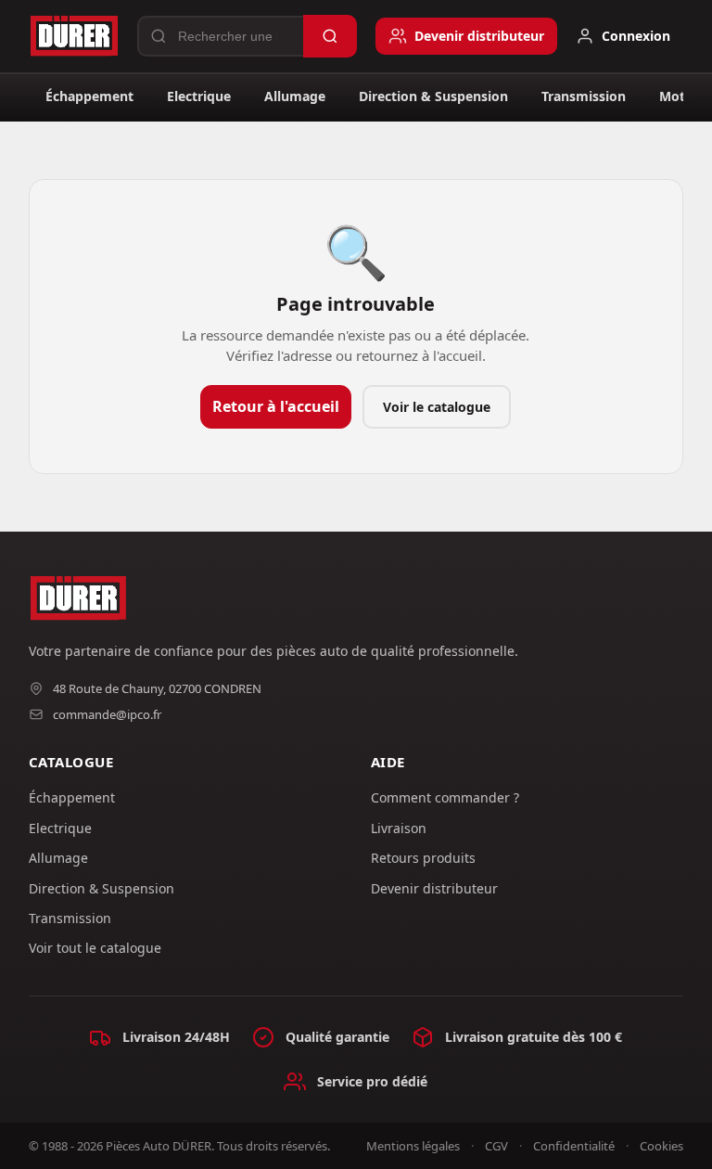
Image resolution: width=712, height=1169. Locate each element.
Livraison (398, 828)
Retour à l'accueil (275, 406)
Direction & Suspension (433, 96)
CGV (496, 1145)
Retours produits (423, 858)
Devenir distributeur (434, 888)
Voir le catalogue (436, 407)
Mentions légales (413, 1145)
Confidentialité (574, 1145)
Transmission (583, 96)
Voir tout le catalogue (95, 948)
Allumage (294, 96)
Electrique (199, 96)
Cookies (661, 1145)
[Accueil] (74, 36)
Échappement (89, 96)
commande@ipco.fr (107, 714)
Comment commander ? (445, 797)
